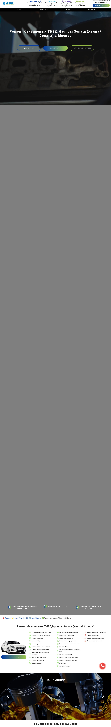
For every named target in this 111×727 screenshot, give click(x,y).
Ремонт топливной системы (40, 649)
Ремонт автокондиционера (67, 641)
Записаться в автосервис (14, 657)
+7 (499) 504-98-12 (80, 5)
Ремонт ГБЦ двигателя (66, 635)
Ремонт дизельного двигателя (41, 635)
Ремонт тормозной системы (68, 660)
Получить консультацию (101, 5)
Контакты (91, 9)
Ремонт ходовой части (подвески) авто (69, 650)
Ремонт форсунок (37, 638)
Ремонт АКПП (63, 647)
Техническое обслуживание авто (69, 644)
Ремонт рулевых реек (66, 638)
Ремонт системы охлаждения (41, 647)
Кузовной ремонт (64, 666)
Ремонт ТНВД (36, 641)
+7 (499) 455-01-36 (51, 5)
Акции (68, 9)
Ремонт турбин (36, 644)
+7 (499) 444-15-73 (66, 5)
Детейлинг (62, 663)
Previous (8, 696)
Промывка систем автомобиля (68, 632)
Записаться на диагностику (95, 638)
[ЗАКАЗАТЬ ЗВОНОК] (102, 666)
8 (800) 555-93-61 (101, 2)
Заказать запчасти (93, 635)
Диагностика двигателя (39, 657)
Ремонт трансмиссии (65, 654)
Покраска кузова (37, 663)
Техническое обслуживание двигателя (40, 653)
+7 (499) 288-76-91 (34, 5)
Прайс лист (44, 9)
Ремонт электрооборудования (68, 657)
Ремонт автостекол (38, 660)
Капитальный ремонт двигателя (41, 632)
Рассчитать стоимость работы (96, 632)
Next (103, 696)
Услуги (18, 9)
